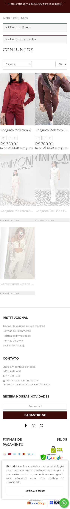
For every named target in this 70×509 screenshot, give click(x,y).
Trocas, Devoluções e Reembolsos (24, 325)
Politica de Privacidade (17, 335)
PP (3, 137)
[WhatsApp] (42, 426)
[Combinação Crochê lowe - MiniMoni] (17, 253)
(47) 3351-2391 (13, 370)
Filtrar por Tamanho (22, 39)
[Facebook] (26, 426)
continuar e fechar (35, 490)
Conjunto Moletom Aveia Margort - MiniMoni (32, 211)
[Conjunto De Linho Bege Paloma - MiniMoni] (52, 180)
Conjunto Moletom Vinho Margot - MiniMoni (32, 130)
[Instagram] (34, 426)
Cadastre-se (35, 415)
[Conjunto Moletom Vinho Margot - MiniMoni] (17, 99)
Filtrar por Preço (19, 27)
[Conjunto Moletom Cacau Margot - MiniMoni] (52, 99)
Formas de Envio (13, 340)
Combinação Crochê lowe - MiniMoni (27, 284)
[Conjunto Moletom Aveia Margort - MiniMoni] (17, 180)
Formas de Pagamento (17, 330)
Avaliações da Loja (14, 345)
